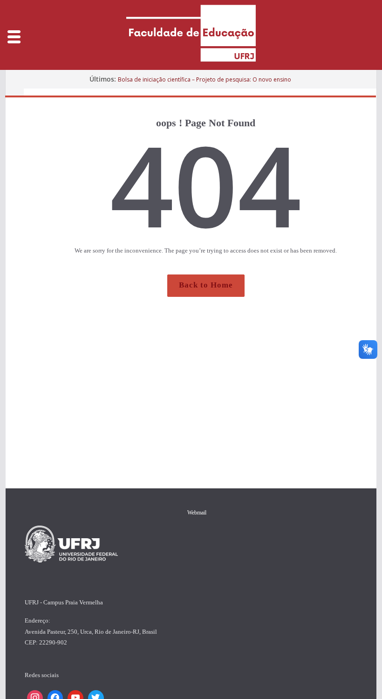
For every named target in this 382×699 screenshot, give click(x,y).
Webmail (196, 512)
